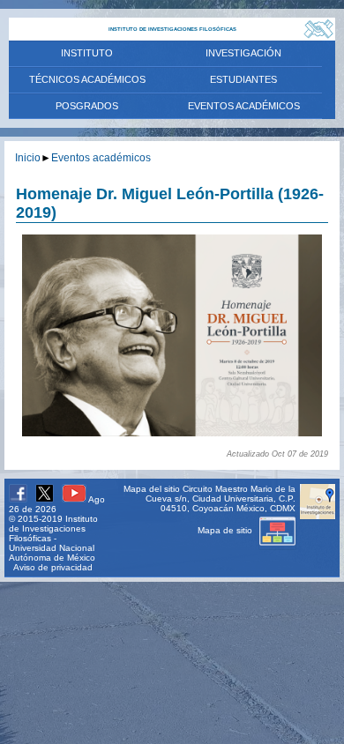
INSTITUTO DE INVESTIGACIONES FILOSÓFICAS (172, 29)
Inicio (28, 157)
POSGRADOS (87, 105)
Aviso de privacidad (53, 567)
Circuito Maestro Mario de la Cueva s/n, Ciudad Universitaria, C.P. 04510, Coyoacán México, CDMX (220, 498)
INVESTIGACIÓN (243, 53)
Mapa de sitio (226, 530)
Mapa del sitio (151, 489)
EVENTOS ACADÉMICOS (244, 105)
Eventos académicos (101, 157)
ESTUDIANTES (243, 79)
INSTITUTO (87, 53)
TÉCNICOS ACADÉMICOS (87, 79)
